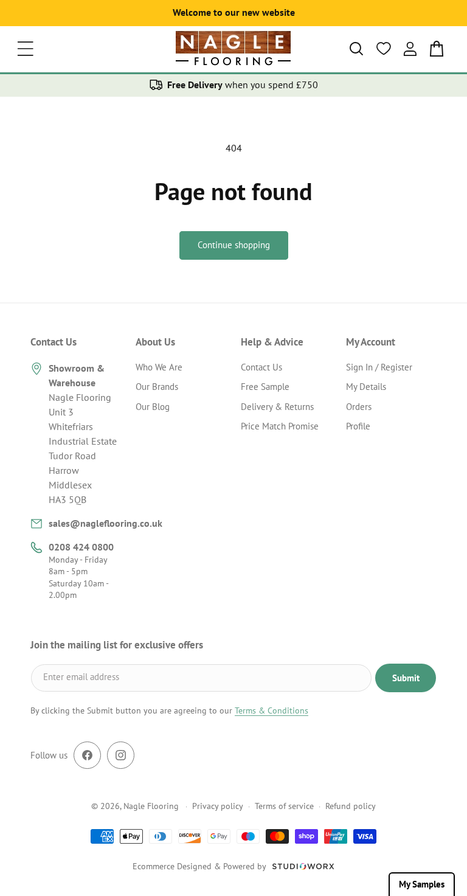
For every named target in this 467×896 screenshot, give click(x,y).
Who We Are (159, 367)
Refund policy (350, 805)
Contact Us (261, 367)
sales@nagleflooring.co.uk (105, 523)
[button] (25, 48)
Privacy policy (217, 805)
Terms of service (284, 805)
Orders (359, 406)
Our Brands (157, 386)
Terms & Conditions (271, 710)
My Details (366, 386)
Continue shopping (234, 245)
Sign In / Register (379, 367)
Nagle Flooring (151, 805)
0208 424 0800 (81, 547)
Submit (406, 678)
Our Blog (153, 406)
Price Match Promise (280, 426)
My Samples (422, 884)
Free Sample (265, 386)
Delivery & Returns (277, 406)
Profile (358, 426)
